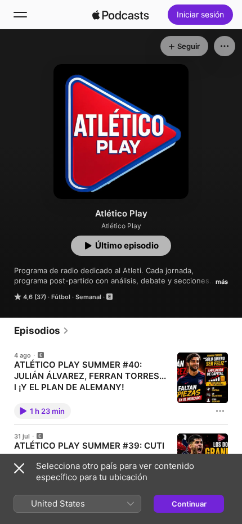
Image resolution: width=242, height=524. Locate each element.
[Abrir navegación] (20, 14)
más (222, 282)
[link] (41, 330)
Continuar (189, 503)
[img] (120, 14)
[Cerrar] (19, 468)
